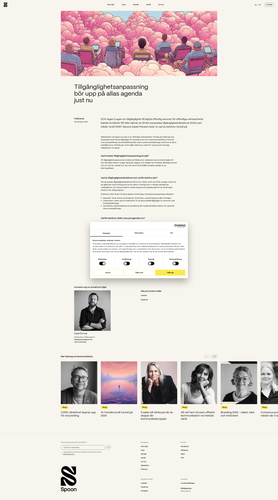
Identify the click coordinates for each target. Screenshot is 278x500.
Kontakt (269, 5)
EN (260, 4)
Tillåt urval (139, 272)
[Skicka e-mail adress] (108, 447)
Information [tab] (139, 233)
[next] (214, 356)
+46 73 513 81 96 (80, 342)
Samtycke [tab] (106, 233)
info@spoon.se (186, 488)
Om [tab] (171, 233)
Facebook (144, 300)
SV (256, 4)
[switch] (127, 263)
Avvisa (107, 272)
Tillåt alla (170, 272)
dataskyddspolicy (68, 454)
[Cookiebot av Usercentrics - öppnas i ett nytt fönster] (175, 225)
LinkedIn (144, 295)
